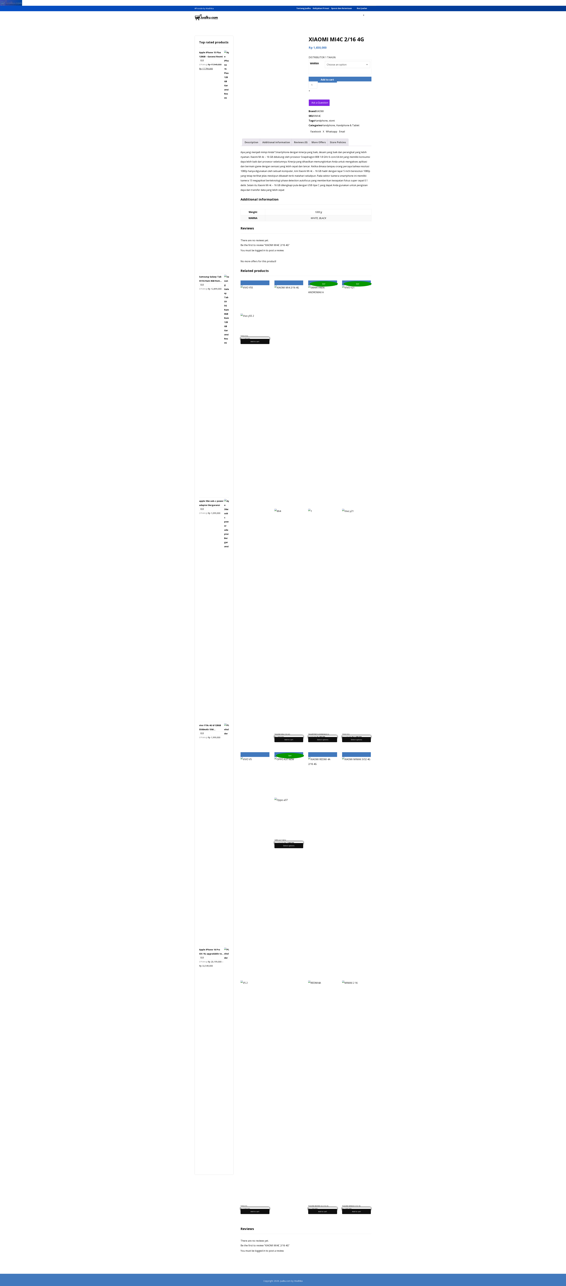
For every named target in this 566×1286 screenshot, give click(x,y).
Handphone (321, 120)
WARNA (314, 63)
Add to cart (327, 79)
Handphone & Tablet (347, 125)
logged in (260, 250)
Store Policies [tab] (338, 142)
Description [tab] (251, 142)
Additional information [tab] (276, 142)
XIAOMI (320, 111)
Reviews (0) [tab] (300, 142)
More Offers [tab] (319, 142)
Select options (322, 739)
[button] (368, 17)
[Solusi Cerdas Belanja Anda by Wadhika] (206, 17)
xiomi (332, 120)
